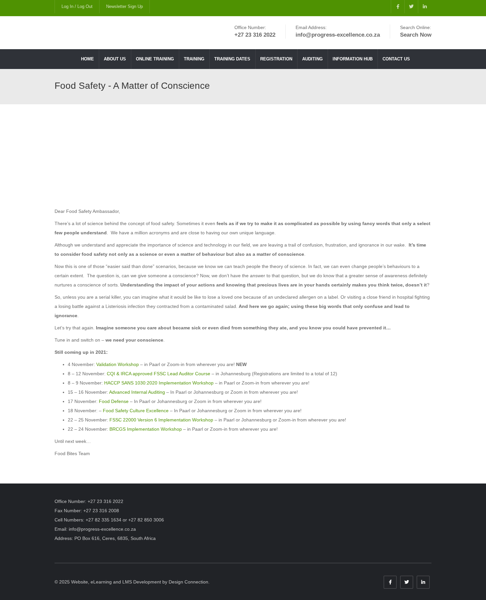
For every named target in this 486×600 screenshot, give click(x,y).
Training (194, 58)
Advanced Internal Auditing (137, 392)
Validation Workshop (117, 364)
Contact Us (396, 58)
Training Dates (232, 58)
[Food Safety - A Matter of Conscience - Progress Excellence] (123, 32)
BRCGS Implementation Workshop (145, 429)
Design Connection (188, 581)
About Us (115, 58)
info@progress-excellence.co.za (102, 529)
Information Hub (353, 58)
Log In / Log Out (77, 6)
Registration (276, 58)
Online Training (155, 58)
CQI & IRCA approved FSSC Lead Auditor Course (158, 373)
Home (87, 58)
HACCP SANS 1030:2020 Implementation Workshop (159, 382)
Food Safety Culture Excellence (136, 410)
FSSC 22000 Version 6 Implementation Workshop (161, 419)
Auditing (312, 58)
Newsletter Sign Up (124, 6)
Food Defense (114, 401)
